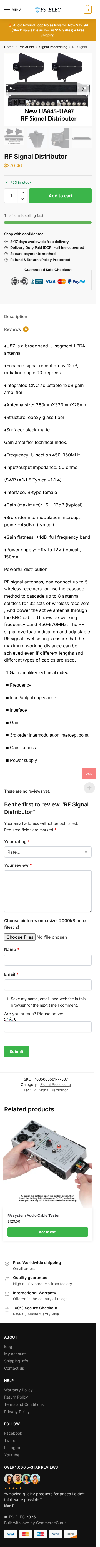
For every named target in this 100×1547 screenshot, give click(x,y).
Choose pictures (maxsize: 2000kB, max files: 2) (45, 924)
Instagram (13, 1447)
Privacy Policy (17, 1411)
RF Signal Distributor (50, 1090)
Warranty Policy (18, 1389)
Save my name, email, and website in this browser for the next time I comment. (48, 1001)
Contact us (14, 1368)
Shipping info (16, 1361)
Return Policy (16, 1397)
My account (15, 1353)
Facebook (13, 1433)
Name (11, 949)
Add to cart (60, 195)
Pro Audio (26, 47)
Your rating (17, 841)
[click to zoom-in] (48, 89)
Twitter (10, 1440)
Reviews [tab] (15, 329)
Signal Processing (53, 47)
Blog (8, 1346)
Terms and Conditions (24, 1404)
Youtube (11, 1454)
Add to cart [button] (47, 1232)
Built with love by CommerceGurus (35, 1522)
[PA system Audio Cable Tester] (47, 1163)
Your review (18, 865)
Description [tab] (15, 316)
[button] (87, 10)
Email (11, 974)
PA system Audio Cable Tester (34, 1215)
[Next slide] (83, 89)
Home (9, 47)
